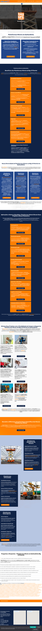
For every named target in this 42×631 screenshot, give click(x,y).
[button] (21, 4)
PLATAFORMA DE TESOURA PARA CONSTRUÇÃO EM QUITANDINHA (16, 588)
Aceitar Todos (33, 627)
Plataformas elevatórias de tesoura (29, 583)
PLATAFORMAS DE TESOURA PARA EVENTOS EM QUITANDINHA (24, 593)
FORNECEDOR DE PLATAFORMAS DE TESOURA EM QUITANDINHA (15, 585)
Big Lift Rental (23, 202)
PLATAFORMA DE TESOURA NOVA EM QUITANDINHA (18, 587)
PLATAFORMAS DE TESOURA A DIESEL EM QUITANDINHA (18, 590)
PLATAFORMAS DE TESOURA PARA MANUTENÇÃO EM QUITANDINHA (26, 594)
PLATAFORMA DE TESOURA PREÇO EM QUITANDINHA (22, 589)
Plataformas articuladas (20, 176)
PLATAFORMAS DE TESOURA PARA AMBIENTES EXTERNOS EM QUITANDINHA (17, 592)
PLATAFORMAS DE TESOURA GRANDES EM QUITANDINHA (14, 591)
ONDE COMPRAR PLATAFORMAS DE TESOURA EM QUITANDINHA (19, 586)
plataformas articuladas (21, 396)
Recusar (38, 627)
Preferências (35, 629)
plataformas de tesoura (6, 177)
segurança (15, 47)
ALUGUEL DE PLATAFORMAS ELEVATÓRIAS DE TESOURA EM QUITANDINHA (14, 584)
